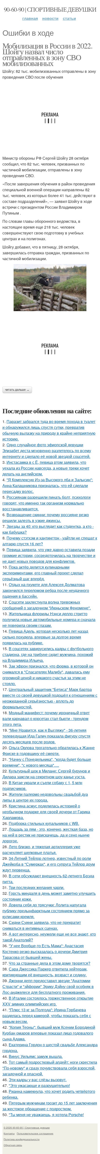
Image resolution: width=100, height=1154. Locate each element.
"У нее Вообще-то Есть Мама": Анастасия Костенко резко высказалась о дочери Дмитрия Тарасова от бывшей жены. (44, 951)
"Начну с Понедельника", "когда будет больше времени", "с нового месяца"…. (46, 762)
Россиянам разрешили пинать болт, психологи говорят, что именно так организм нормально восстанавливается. (46, 503)
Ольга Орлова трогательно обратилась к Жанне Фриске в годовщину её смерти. (48, 750)
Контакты (9, 1133)
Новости (50, 18)
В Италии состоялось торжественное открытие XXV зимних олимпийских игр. (47, 1001)
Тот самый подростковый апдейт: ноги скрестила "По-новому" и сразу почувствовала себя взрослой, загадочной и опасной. (49, 1068)
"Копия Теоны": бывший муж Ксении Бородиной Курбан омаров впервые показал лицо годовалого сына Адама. (48, 1033)
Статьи (69, 18)
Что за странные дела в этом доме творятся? (49, 963)
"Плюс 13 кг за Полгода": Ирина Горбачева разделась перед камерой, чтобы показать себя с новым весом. (46, 1015)
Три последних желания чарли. (36, 887)
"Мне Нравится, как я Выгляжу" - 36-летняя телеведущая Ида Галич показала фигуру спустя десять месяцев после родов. (46, 736)
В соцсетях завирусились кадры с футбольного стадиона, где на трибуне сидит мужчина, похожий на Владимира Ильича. (47, 654)
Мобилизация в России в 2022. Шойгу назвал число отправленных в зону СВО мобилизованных (47, 54)
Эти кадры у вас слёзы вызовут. (38, 1079)
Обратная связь (13, 1145)
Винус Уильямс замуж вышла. (36, 1056)
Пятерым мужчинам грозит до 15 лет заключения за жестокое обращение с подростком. (49, 1106)
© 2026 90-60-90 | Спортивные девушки (27, 1127)
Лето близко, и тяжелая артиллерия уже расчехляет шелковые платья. (41, 849)
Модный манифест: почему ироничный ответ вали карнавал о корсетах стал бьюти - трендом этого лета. (46, 718)
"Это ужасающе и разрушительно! (39, 1085)
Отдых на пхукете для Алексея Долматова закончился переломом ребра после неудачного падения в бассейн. (45, 590)
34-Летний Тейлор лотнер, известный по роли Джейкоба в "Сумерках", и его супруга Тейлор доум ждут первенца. (48, 864)
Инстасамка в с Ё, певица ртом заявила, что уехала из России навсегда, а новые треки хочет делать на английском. (45, 468)
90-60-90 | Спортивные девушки (50, 9)
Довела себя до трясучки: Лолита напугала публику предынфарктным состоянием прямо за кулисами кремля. (46, 910)
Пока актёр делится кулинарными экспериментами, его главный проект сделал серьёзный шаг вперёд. (42, 572)
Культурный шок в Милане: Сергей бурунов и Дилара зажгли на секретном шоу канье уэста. (46, 774)
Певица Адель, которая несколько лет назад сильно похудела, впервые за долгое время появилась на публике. (45, 637)
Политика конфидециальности (22, 1139)
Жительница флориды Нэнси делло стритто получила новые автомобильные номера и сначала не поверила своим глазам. (48, 619)
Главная (30, 18)
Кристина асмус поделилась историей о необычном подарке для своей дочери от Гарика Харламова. (46, 811)
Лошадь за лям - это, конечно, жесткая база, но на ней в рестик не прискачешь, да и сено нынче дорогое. (47, 835)
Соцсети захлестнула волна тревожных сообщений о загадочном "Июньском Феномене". (46, 605)
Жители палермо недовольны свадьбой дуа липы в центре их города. (45, 797)
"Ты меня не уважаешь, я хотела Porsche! (46, 1114)
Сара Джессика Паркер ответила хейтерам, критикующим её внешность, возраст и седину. (44, 972)
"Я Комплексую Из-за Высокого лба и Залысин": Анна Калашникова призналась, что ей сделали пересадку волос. (47, 485)
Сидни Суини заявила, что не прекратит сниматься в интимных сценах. (41, 925)
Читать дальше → (17, 389)
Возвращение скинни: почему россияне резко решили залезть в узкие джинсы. (45, 517)
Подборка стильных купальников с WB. (44, 823)
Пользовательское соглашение (35, 1133)
